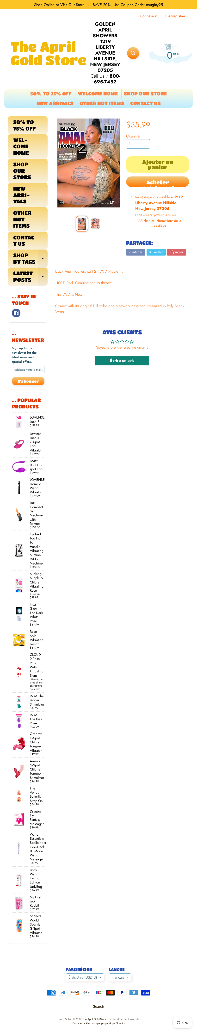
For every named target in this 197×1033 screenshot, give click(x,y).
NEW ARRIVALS (55, 103)
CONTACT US (145, 103)
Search (98, 1006)
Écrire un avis (122, 360)
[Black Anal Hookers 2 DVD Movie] (82, 224)
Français (117, 977)
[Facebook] (16, 313)
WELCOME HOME (98, 93)
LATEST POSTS (30, 276)
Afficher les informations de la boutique (159, 223)
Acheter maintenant (157, 183)
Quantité (133, 136)
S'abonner (28, 381)
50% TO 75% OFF (51, 93)
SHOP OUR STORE (145, 93)
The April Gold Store (48, 53)
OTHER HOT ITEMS (102, 103)
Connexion (148, 16)
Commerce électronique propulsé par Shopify (99, 1023)
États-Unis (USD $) (82, 977)
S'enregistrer (175, 16)
